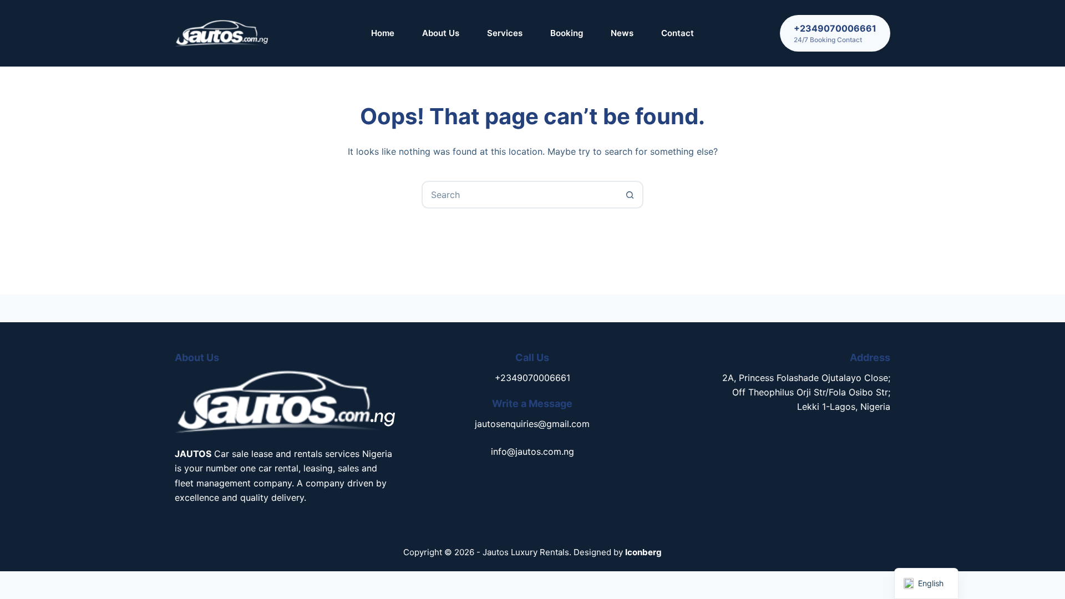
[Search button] (629, 194)
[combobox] (520, 195)
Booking (566, 33)
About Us (440, 33)
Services (505, 33)
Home (382, 33)
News (622, 33)
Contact (677, 33)
